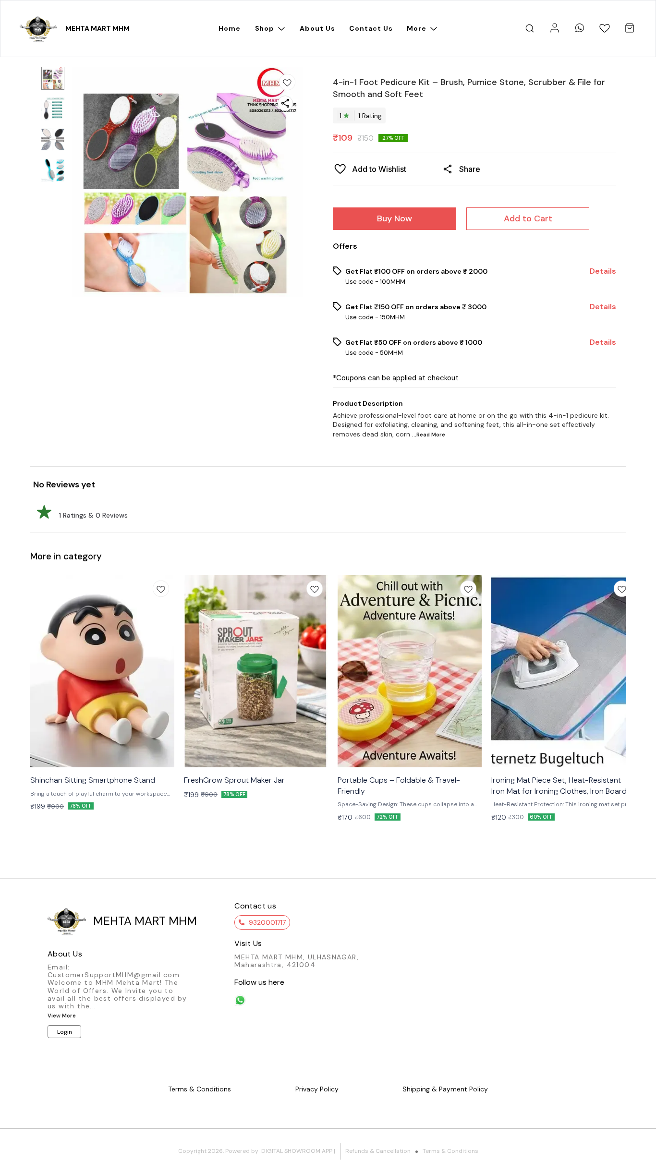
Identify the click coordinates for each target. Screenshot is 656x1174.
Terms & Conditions (450, 1151)
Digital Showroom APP (296, 1151)
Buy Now (394, 218)
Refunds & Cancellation (378, 1151)
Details (603, 271)
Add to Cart (528, 218)
